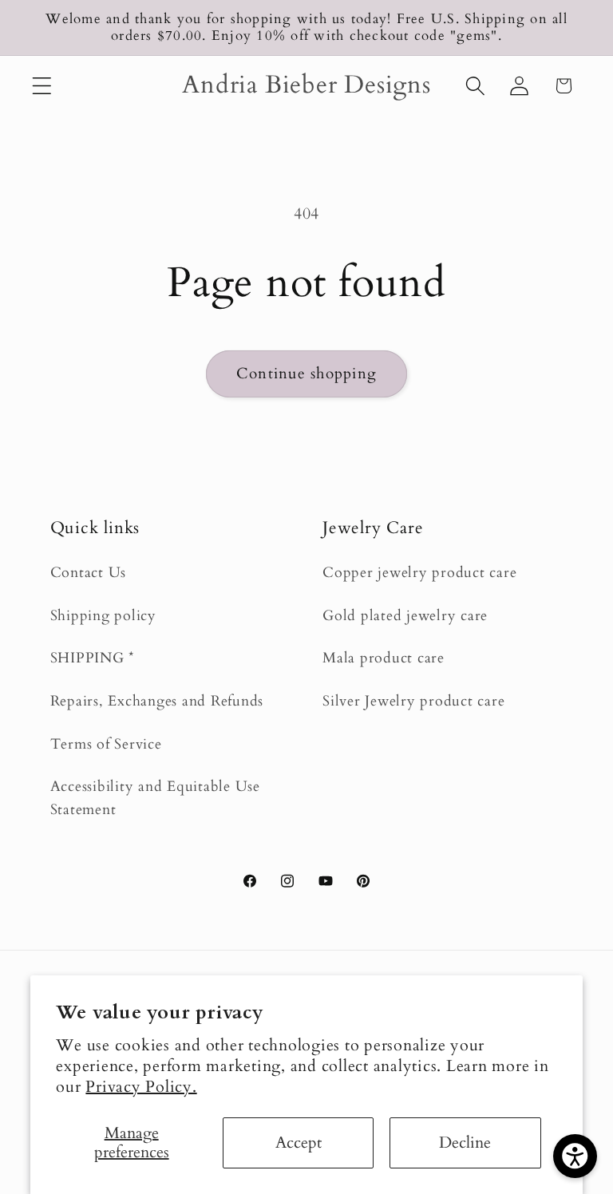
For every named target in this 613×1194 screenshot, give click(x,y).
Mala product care (383, 658)
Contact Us (88, 572)
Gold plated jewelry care (405, 616)
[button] (42, 86)
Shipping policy (103, 616)
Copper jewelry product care (419, 572)
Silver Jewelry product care (413, 701)
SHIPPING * (93, 658)
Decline (465, 1142)
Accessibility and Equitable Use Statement (155, 798)
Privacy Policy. (140, 1086)
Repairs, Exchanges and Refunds (157, 701)
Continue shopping (306, 373)
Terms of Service (106, 744)
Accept (298, 1142)
